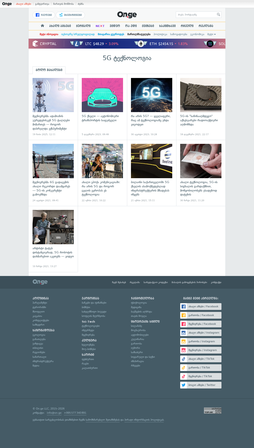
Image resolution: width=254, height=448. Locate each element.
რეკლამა (206, 26)
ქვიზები (148, 26)
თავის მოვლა (139, 315)
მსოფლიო (39, 311)
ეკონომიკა (197, 34)
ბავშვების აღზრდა (141, 311)
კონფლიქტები (41, 320)
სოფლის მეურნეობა (93, 315)
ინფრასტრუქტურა (43, 361)
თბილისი (38, 347)
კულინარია (137, 339)
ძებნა (81, 3)
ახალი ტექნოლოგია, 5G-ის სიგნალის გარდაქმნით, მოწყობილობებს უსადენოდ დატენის (200, 173)
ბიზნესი (86, 307)
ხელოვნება (88, 344)
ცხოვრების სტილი (145, 321)
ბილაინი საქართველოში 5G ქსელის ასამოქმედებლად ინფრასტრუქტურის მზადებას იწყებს (151, 173)
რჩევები (135, 365)
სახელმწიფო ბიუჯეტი (94, 311)
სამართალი (39, 356)
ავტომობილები (140, 334)
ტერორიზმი (39, 307)
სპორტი (88, 354)
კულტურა (89, 340)
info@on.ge (54, 412)
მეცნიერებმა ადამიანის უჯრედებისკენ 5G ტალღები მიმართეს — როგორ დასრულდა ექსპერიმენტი (53, 107)
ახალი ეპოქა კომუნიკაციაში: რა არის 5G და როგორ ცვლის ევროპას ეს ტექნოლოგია (102, 173)
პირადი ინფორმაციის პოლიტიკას (144, 419)
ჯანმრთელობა (142, 298)
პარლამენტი (40, 302)
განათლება (39, 339)
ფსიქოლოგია (139, 302)
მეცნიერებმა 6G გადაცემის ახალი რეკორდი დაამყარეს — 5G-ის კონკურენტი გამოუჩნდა (53, 173)
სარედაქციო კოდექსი (156, 282)
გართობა (136, 343)
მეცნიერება (88, 334)
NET (100, 26)
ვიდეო (115, 26)
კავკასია (37, 315)
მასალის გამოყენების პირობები (189, 282)
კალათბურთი (90, 367)
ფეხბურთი (88, 359)
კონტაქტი (216, 282)
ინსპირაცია (137, 361)
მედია (36, 365)
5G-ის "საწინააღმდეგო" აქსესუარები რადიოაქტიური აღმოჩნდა (200, 107)
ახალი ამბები (23, 3)
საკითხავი (167, 26)
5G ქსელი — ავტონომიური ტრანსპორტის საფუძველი (102, 107)
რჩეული (187, 26)
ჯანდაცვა (38, 343)
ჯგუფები (46, 15)
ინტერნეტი (88, 330)
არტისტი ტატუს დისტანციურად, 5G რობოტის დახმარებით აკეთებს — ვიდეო (53, 239)
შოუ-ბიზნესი (89, 349)
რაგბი (85, 363)
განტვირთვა (42, 3)
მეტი (210, 34)
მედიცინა (136, 307)
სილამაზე (136, 325)
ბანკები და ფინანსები (94, 302)
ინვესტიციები (72, 15)
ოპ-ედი (131, 26)
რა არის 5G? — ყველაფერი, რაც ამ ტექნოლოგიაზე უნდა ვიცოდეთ (151, 107)
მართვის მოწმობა (63, 3)
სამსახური (137, 352)
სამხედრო (38, 324)
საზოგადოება (178, 34)
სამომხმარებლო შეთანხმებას (103, 419)
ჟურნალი (83, 26)
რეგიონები (39, 352)
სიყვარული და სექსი (143, 356)
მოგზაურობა (138, 330)
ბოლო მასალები (49, 70)
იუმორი (135, 347)
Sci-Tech (88, 321)
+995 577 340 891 (75, 412)
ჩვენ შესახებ (119, 282)
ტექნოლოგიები (91, 325)
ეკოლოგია (39, 334)
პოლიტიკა (160, 34)
